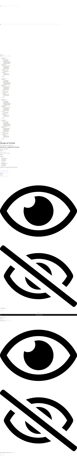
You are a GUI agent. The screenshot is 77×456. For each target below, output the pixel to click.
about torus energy (6, 71)
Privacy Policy (4, 159)
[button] (38, 154)
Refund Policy (4, 165)
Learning (3, 90)
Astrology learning (6, 74)
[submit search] (9, 56)
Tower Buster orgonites (7, 62)
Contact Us (3, 157)
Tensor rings (5, 73)
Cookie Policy (4, 160)
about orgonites (6, 70)
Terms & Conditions (4, 158)
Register (2, 454)
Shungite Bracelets (6, 66)
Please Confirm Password (3, 452)
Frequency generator (6, 94)
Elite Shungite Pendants (7, 86)
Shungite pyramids (6, 68)
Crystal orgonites (6, 59)
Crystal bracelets (4, 78)
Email (1, 150)
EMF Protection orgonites (7, 82)
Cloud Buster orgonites (7, 63)
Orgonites (3, 58)
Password (1, 174)
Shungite (3, 85)
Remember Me (3, 308)
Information (3, 72)
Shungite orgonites (6, 67)
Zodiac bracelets (4, 64)
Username (1, 173)
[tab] (1, 171)
